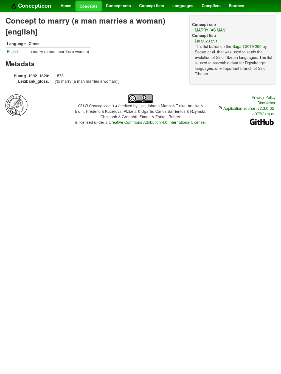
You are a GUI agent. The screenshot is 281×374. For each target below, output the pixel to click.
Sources (236, 5)
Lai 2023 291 (206, 41)
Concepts (89, 6)
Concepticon (33, 5)
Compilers (211, 5)
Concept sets (118, 5)
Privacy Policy (264, 97)
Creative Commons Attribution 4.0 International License (157, 122)
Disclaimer (266, 102)
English (13, 51)
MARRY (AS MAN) (211, 30)
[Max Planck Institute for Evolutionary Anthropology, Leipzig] (16, 105)
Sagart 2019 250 (247, 46)
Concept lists (151, 5)
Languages (182, 5)
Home (66, 5)
